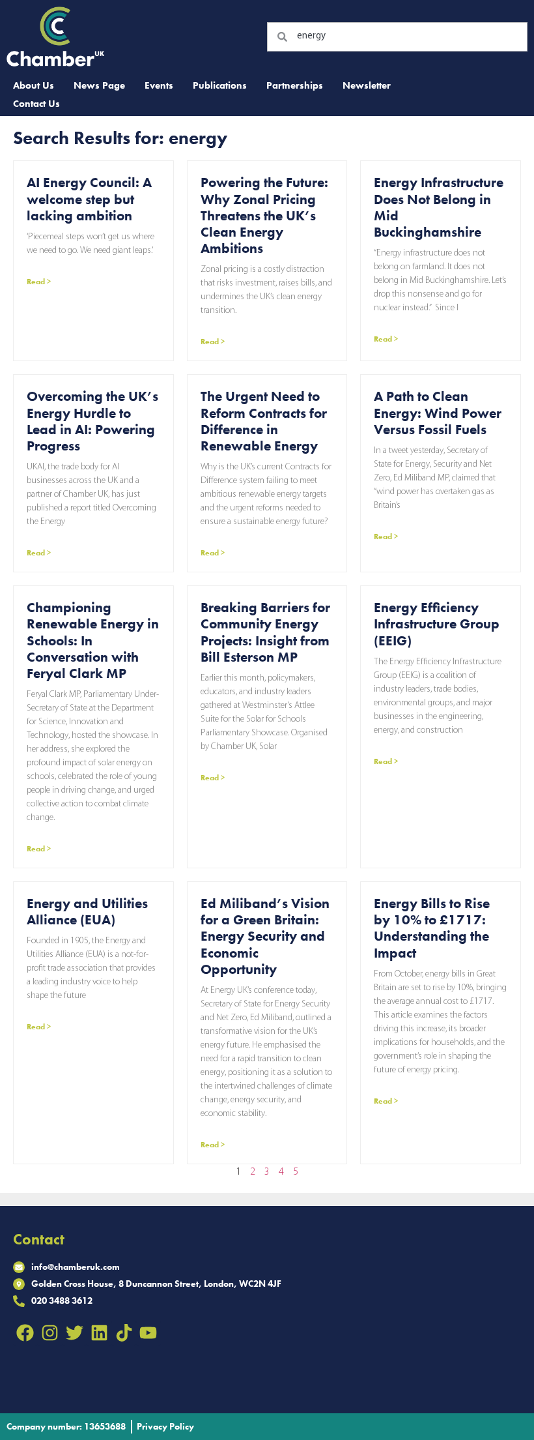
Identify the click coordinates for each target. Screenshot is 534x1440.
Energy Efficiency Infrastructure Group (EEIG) (436, 623)
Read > (39, 281)
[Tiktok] (123, 1333)
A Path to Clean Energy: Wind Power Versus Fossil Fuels (437, 412)
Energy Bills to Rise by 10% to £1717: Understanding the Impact (432, 928)
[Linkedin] (99, 1333)
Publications (220, 85)
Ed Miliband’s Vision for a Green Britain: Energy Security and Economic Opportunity (265, 936)
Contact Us (36, 103)
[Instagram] (50, 1333)
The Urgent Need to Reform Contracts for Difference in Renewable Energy (264, 420)
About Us (33, 85)
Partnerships (294, 85)
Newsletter (367, 85)
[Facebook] (25, 1333)
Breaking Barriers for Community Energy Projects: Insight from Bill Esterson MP (265, 632)
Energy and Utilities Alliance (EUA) (87, 911)
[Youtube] (148, 1333)
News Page (99, 85)
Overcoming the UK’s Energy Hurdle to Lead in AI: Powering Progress (92, 420)
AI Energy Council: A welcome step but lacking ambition (89, 198)
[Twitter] (75, 1333)
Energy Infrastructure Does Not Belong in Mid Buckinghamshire (438, 207)
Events (159, 85)
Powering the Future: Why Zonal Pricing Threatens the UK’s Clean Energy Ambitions (264, 215)
